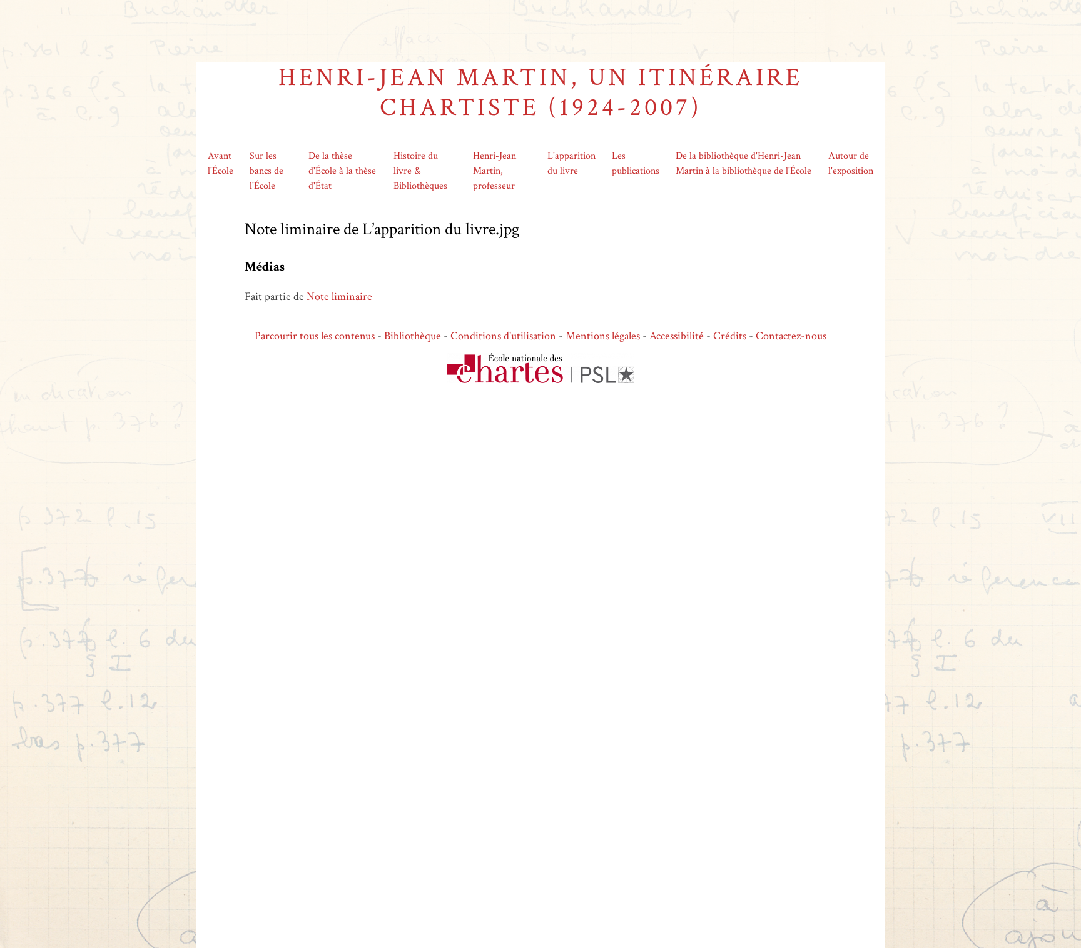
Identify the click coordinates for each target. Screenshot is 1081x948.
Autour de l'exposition (850, 163)
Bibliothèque (412, 336)
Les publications (635, 163)
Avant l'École (220, 163)
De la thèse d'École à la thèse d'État (342, 170)
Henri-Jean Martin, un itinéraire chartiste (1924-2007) (540, 92)
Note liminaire (339, 296)
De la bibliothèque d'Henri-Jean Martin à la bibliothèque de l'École (743, 163)
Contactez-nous (791, 336)
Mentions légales (603, 336)
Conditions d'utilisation (503, 336)
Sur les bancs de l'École (266, 170)
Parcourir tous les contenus (315, 336)
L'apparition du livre (571, 163)
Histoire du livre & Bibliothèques (420, 170)
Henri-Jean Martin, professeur (494, 170)
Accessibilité (676, 336)
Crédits (729, 336)
